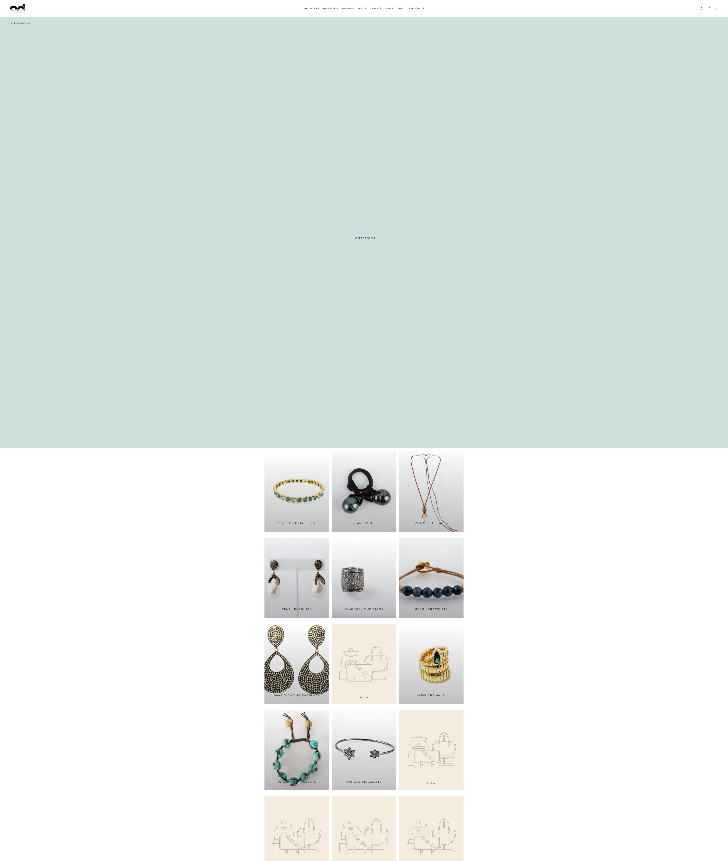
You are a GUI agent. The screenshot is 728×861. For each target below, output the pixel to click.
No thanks (364, 444)
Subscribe (382, 434)
